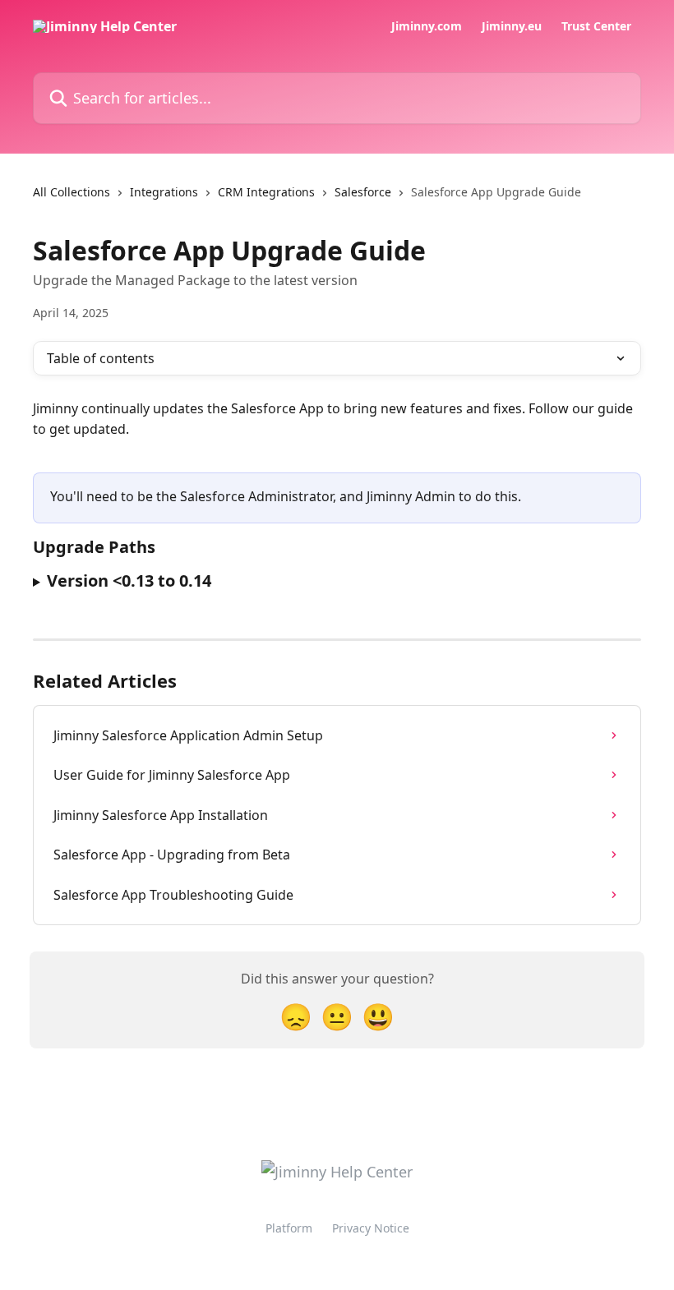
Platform (288, 1228)
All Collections (71, 192)
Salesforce (363, 192)
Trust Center (596, 26)
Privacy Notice (370, 1228)
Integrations (164, 192)
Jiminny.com (426, 26)
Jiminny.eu (512, 26)
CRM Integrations (266, 192)
